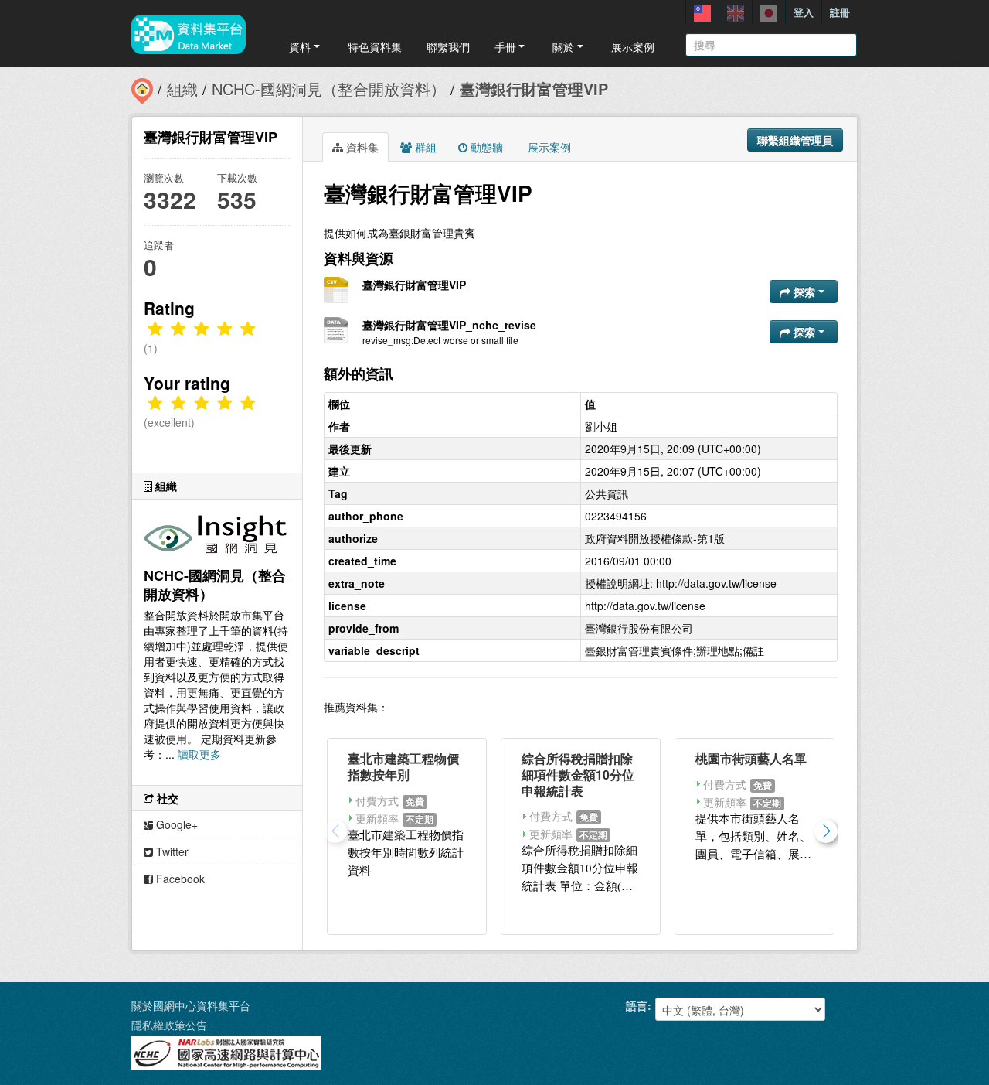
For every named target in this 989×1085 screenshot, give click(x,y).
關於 (563, 46)
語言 (636, 1005)
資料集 (361, 147)
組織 (182, 88)
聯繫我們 (448, 46)
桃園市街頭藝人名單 (751, 758)
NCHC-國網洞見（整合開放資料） (329, 88)
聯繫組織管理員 (795, 140)
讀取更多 (199, 754)
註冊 (840, 12)
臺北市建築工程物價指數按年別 (403, 766)
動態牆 (485, 147)
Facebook (179, 878)
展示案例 (632, 46)
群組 (424, 147)
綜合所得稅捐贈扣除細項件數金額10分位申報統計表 (578, 774)
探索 (804, 291)
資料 (300, 46)
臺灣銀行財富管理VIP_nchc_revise (449, 325)
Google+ (175, 824)
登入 (804, 12)
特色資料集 (375, 46)
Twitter (171, 851)
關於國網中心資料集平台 (190, 1005)
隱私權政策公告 (169, 1024)
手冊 (505, 46)
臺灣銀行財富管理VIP (534, 88)
